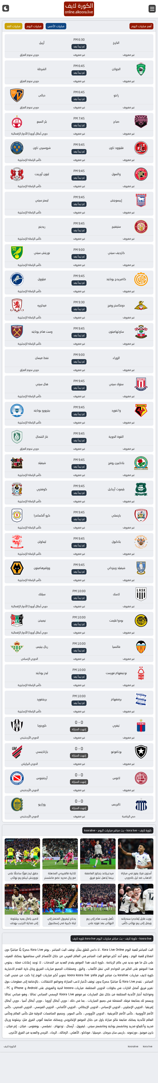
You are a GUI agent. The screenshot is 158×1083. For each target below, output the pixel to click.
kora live (147, 1046)
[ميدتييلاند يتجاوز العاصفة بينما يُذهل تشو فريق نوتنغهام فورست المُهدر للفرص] (98, 853)
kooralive (133, 1046)
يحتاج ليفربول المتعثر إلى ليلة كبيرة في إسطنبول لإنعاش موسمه (61, 922)
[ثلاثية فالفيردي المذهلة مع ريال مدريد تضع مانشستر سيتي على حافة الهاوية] (60, 853)
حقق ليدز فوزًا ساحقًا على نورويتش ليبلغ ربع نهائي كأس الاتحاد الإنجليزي (23, 877)
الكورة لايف (10, 1046)
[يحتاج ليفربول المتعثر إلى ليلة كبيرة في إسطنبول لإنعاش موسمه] (60, 899)
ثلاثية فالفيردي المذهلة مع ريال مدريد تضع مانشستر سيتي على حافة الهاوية (60, 877)
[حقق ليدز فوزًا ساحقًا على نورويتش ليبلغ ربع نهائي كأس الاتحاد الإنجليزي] (22, 853)
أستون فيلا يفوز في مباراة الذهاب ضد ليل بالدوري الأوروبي (136, 877)
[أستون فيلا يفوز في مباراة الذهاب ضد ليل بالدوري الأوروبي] (135, 853)
